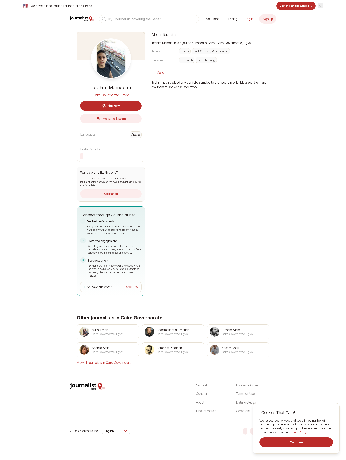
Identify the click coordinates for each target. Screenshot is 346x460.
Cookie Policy (297, 432)
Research (187, 60)
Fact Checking (206, 60)
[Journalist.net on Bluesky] (245, 431)
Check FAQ (132, 286)
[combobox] (149, 19)
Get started (111, 193)
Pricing (232, 19)
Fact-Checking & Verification (211, 51)
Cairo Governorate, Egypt (110, 95)
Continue (296, 442)
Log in (249, 19)
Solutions (212, 19)
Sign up (268, 19)
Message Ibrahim (114, 119)
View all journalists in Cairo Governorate (104, 363)
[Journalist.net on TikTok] (252, 431)
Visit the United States (296, 5)
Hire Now (113, 105)
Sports (185, 51)
